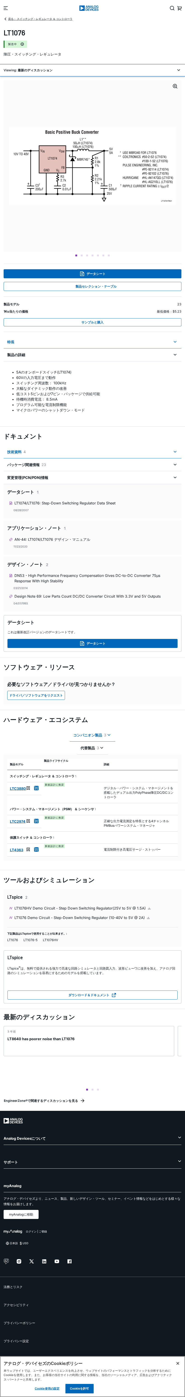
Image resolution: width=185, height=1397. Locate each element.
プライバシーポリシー (19, 1323)
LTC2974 (17, 821)
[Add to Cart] (36, 788)
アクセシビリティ (16, 1305)
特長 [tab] (10, 342)
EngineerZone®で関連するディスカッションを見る (41, 1100)
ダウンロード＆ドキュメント (88, 995)
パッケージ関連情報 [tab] (26, 464)
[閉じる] (178, 1363)
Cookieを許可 (79, 1388)
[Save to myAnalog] (28, 788)
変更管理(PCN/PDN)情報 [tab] (27, 477)
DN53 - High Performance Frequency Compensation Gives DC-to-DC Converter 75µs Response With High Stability (87, 578)
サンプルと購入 (92, 322)
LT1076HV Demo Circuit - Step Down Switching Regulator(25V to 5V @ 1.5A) (80, 908)
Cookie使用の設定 (47, 1388)
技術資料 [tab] (16, 452)
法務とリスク (13, 1287)
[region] (92, 1376)
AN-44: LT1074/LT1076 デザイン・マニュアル (52, 539)
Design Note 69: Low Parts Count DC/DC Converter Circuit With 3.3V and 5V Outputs (87, 596)
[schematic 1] (92, 166)
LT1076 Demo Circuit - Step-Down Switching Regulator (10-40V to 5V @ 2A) (80, 917)
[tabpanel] (92, 391)
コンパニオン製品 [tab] (89, 735)
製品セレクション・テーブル (96, 286)
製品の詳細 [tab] (16, 355)
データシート (96, 274)
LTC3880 (18, 788)
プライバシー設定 (16, 1341)
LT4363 (16, 850)
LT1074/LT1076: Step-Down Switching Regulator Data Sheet (65, 503)
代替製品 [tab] (90, 748)
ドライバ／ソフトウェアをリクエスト (36, 695)
